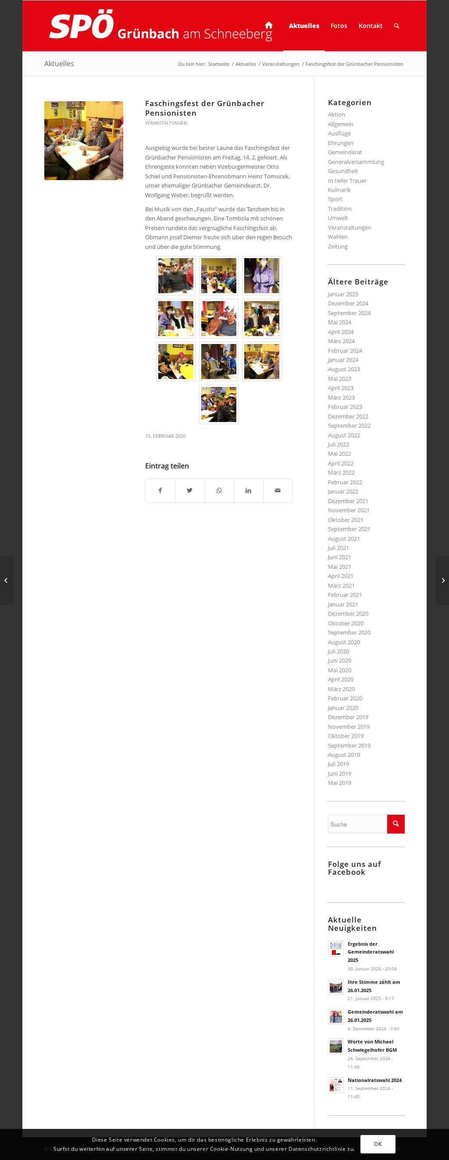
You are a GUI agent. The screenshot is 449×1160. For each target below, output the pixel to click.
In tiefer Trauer (347, 180)
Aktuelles (59, 63)
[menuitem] (271, 25)
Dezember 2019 (348, 717)
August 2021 (344, 539)
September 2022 (349, 425)
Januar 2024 (343, 360)
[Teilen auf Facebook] (160, 490)
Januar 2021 (343, 604)
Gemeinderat (345, 152)
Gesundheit (343, 171)
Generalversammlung (356, 162)
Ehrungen (340, 143)
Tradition (340, 209)
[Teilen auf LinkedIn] (248, 490)
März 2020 (341, 689)
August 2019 (344, 755)
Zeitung (338, 246)
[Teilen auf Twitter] (189, 490)
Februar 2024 (345, 351)
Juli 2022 (338, 444)
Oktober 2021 (345, 520)
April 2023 (340, 388)
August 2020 (344, 642)
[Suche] (396, 25)
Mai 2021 (339, 567)
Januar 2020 (343, 708)
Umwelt (338, 218)
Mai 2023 (339, 379)
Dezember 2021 (348, 501)
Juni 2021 (339, 557)
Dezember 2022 (348, 416)
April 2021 (340, 576)
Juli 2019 (338, 764)
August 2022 (344, 435)
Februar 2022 (345, 482)
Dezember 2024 (348, 303)
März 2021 (341, 585)
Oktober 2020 (345, 623)
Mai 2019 (339, 783)
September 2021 (349, 529)
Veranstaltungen (166, 123)
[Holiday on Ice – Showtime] (7, 580)
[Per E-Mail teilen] (278, 490)
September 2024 (349, 313)
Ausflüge (339, 133)
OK (377, 1144)
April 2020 (340, 679)
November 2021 (349, 510)
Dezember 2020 (348, 613)
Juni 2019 (339, 773)
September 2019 (349, 745)
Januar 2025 (343, 294)
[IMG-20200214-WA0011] (83, 140)
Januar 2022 (343, 491)
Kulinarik (339, 190)
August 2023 (344, 369)
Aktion (336, 114)
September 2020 (349, 632)
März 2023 (341, 397)
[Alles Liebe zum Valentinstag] (442, 580)
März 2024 (341, 341)
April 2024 (340, 332)
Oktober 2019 (345, 736)
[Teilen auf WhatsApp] (219, 490)
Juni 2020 (339, 660)
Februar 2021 (345, 595)
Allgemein (340, 124)
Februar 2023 (345, 407)
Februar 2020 (345, 698)
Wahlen (338, 237)
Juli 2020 (338, 651)
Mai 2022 (339, 454)
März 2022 (341, 472)
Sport (335, 199)
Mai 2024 (339, 322)
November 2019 (349, 727)
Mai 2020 (339, 670)
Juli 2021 (338, 548)
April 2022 (340, 463)
